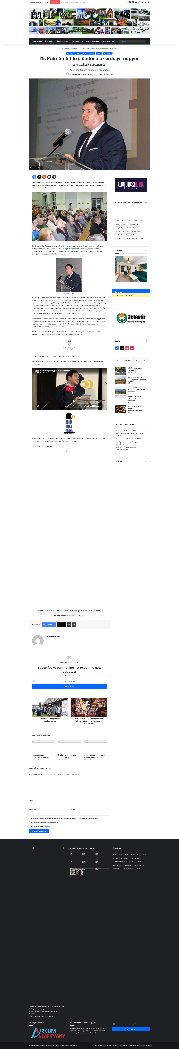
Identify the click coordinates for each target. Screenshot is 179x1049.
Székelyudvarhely (131, 238)
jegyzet (118, 231)
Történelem (107, 53)
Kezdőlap (66, 48)
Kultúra (85, 41)
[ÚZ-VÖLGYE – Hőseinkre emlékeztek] (76, 871)
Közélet (75, 41)
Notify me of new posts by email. (41, 826)
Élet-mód (49, 41)
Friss (116, 360)
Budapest (125, 224)
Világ (130, 1045)
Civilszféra (74, 48)
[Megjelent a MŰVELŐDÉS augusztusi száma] (102, 864)
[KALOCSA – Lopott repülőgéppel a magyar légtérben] (120, 380)
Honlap (73, 809)
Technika (136, 1045)
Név (31, 800)
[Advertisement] (132, 480)
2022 (41, 611)
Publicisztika (108, 41)
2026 (117, 224)
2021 (117, 221)
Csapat (125, 1045)
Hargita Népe (120, 228)
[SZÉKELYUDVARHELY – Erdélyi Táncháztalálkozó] (95, 747)
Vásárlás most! (145, 1045)
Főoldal (38, 41)
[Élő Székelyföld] (89, 21)
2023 (129, 221)
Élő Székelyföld (74, 74)
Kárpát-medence (63, 41)
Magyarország (136, 231)
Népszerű (127, 360)
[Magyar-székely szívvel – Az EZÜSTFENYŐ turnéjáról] (89, 864)
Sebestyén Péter (131, 235)
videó (82, 615)
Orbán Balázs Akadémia (64, 615)
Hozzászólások (141, 360)
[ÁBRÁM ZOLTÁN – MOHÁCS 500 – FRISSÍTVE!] (69, 747)
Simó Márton (119, 238)
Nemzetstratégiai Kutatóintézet (79, 611)
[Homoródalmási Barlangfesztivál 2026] (43, 747)
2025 (141, 221)
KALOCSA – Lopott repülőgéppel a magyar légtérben (137, 379)
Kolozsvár (126, 231)
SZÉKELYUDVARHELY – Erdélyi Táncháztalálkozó (94, 756)
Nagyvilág (96, 41)
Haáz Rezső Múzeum (133, 228)
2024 (135, 221)
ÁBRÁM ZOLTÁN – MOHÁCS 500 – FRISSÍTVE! (68, 756)
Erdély (79, 53)
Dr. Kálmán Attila (54, 611)
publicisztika (119, 235)
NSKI (99, 611)
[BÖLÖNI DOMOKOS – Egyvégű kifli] (120, 371)
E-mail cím (33, 809)
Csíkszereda (134, 224)
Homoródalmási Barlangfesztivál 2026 (40, 756)
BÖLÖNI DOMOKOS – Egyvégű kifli (135, 369)
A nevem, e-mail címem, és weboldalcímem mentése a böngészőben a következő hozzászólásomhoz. (64, 818)
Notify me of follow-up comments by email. (45, 822)
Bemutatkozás (116, 1045)
